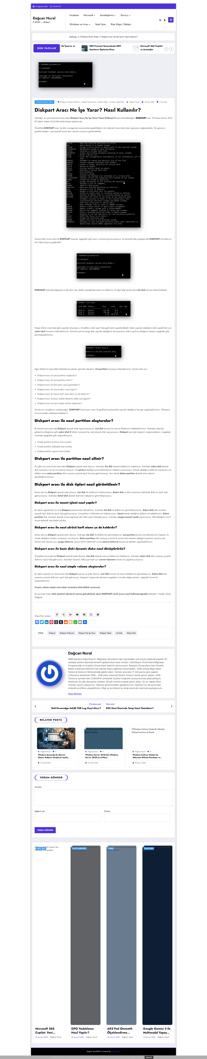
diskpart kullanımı (73, 102)
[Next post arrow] (171, 706)
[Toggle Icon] (170, 19)
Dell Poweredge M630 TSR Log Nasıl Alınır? (76, 708)
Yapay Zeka (41, 848)
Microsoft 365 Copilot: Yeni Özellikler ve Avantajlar (140, 47)
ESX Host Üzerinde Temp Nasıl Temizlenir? (130, 708)
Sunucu (124, 15)
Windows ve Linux (79, 24)
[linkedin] (70, 614)
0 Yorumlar (163, 102)
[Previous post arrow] (35, 706)
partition (82, 469)
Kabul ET (149, 1057)
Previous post (95, 704)
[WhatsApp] (91, 614)
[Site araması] (160, 20)
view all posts (75, 694)
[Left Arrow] (166, 49)
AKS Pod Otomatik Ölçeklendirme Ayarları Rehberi (119, 1031)
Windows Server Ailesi (44, 102)
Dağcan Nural (44, 18)
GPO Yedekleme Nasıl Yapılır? (82, 1031)
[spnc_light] (165, 19)
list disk (112, 102)
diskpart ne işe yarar (88, 102)
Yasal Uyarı (100, 24)
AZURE (111, 848)
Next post (110, 704)
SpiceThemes (115, 1051)
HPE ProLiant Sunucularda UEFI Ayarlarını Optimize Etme (86, 47)
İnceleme (74, 15)
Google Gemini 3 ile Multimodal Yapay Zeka (156, 1031)
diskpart (63, 102)
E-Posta (107, 811)
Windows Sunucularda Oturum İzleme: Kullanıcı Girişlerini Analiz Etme (53, 756)
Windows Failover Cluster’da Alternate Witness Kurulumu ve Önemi (146, 756)
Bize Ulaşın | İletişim (121, 24)
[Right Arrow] (171, 49)
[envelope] (77, 614)
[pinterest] (84, 614)
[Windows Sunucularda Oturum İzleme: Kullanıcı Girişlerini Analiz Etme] (56, 738)
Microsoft (88, 15)
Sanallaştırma (107, 15)
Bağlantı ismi (40, 811)
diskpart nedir (103, 102)
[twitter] (63, 614)
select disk (120, 102)
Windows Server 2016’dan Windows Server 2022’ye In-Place (101, 756)
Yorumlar (38, 787)
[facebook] (57, 614)
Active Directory (79, 848)
